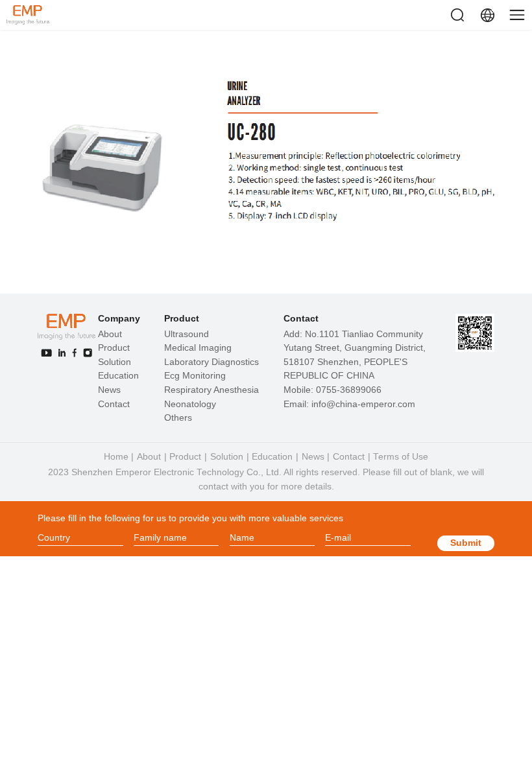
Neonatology (190, 404)
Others (178, 418)
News (109, 390)
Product (114, 348)
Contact (114, 404)
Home (116, 457)
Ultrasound (186, 334)
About (110, 334)
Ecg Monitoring (195, 376)
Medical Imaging (198, 348)
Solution (114, 362)
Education (118, 376)
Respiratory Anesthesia (211, 390)
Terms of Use (400, 457)
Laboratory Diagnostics (211, 362)
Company (119, 318)
